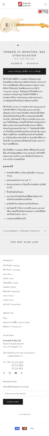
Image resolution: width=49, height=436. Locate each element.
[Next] (35, 45)
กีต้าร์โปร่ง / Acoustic (11, 270)
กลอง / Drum (8, 295)
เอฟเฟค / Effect (9, 287)
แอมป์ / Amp (8, 278)
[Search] (45, 4)
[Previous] (13, 45)
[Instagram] (10, 372)
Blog (5, 318)
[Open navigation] (3, 4)
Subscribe (13, 402)
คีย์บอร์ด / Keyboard (11, 291)
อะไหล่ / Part (8, 300)
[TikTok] (22, 372)
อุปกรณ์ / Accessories (12, 304)
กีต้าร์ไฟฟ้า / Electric (11, 265)
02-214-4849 (17, 362)
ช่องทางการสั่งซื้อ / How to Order (16, 322)
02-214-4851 (17, 368)
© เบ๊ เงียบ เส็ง (24, 414)
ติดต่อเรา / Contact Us (12, 326)
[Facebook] (4, 372)
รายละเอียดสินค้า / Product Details (21, 231)
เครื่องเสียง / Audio (10, 283)
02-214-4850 (17, 365)
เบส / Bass (7, 274)
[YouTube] (16, 372)
